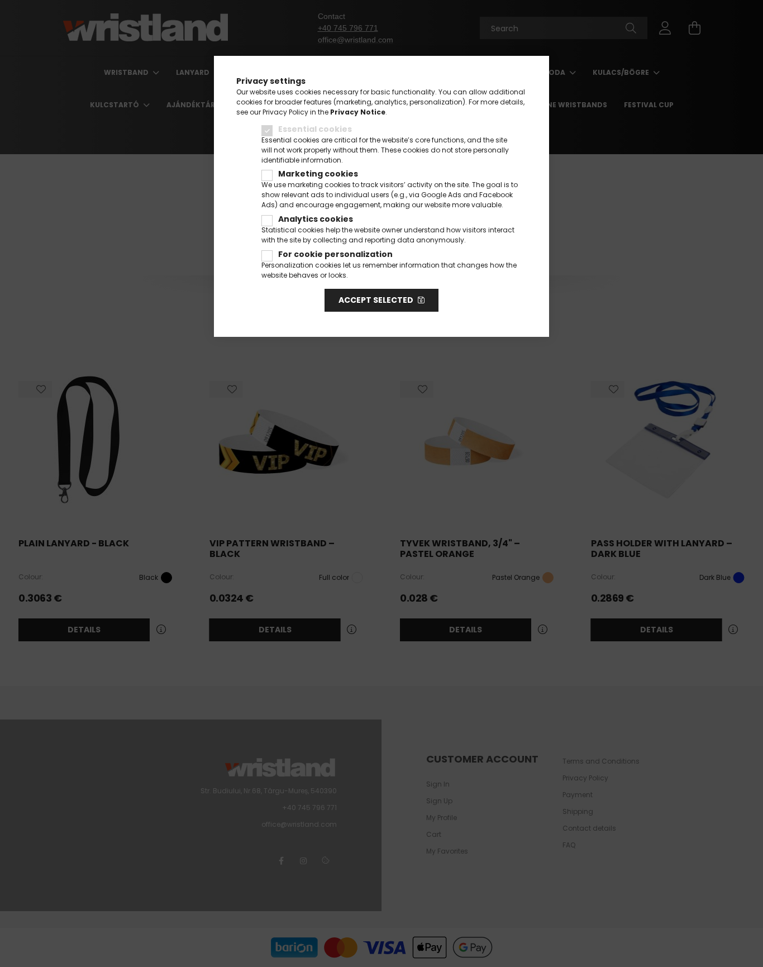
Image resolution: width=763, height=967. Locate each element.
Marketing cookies (318, 173)
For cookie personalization (335, 254)
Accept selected (375, 300)
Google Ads (441, 194)
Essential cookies (315, 129)
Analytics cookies (315, 219)
